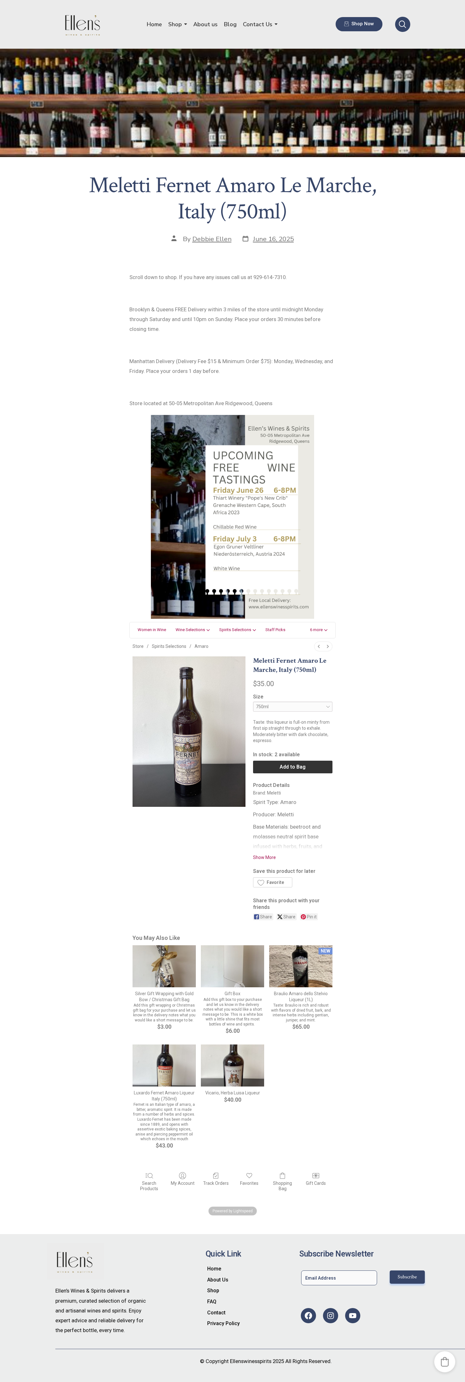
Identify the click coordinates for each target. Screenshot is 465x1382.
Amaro (201, 646)
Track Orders (216, 1183)
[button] (318, 630)
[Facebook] (308, 1315)
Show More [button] (264, 857)
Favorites (249, 1183)
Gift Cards (316, 1183)
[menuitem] (318, 646)
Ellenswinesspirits (250, 1361)
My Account (183, 1183)
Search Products (149, 1186)
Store (138, 646)
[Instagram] (330, 1315)
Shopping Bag (282, 1186)
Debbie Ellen (212, 238)
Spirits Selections (169, 646)
